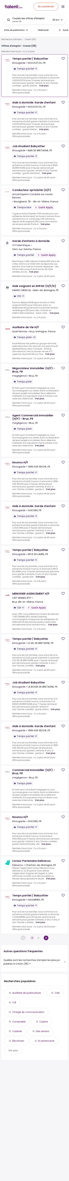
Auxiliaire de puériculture (26, 993)
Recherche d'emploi (11, 39)
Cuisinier (17, 1031)
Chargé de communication (28, 1012)
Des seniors (42, 1031)
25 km (55, 20)
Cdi (14, 1002)
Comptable (19, 1021)
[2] (46, 938)
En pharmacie (46, 1040)
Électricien (18, 1040)
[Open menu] (63, 7)
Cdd (57, 993)
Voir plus (44, 85)
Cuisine (43, 1021)
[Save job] (63, 58)
